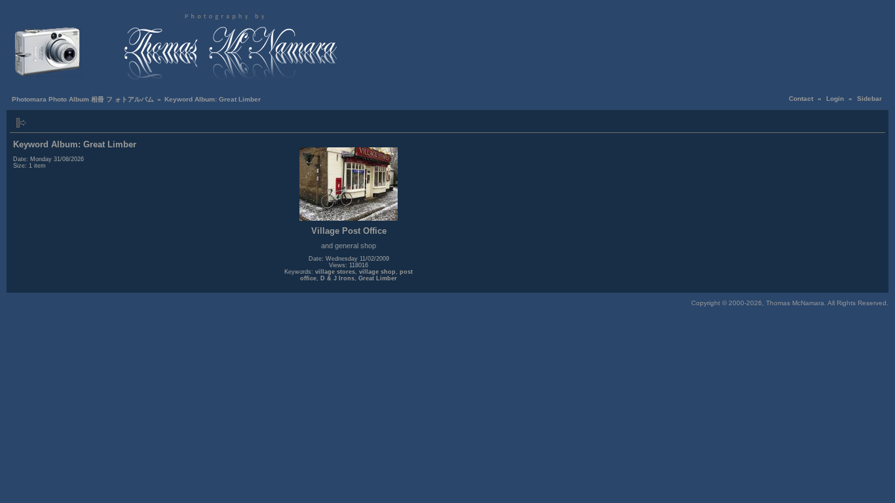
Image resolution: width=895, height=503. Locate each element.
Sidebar (869, 98)
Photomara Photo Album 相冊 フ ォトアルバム (83, 99)
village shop (377, 272)
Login (835, 98)
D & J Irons (337, 278)
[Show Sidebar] (21, 123)
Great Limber (377, 278)
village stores (335, 272)
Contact (801, 98)
